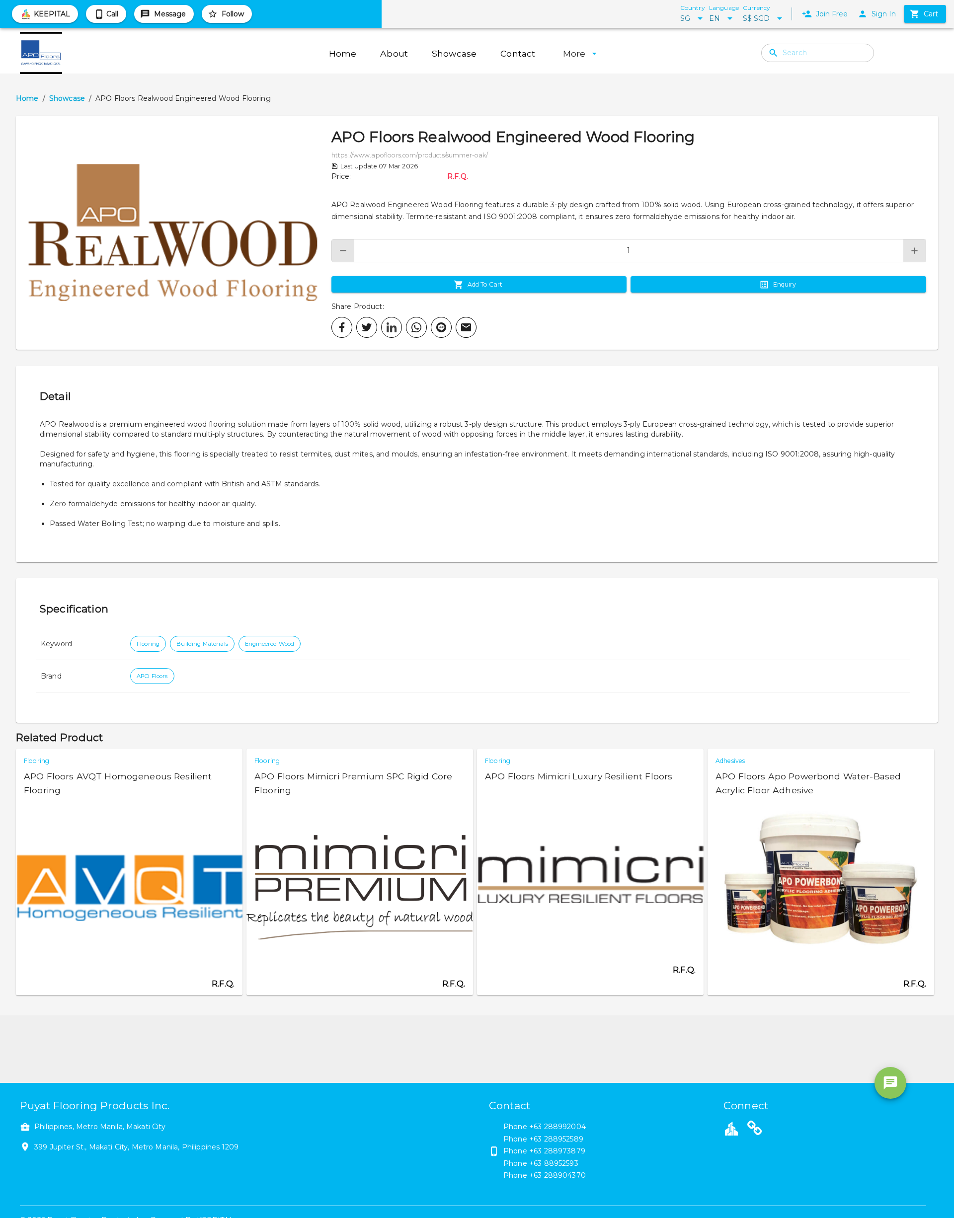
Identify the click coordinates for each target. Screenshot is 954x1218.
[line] (441, 327)
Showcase (67, 98)
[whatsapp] (416, 327)
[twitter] (366, 327)
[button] (173, 233)
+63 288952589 (556, 1139)
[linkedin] (391, 327)
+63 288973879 (557, 1150)
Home (27, 98)
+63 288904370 (557, 1175)
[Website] (754, 1129)
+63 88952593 (553, 1163)
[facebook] (341, 327)
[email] (466, 327)
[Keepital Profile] (731, 1128)
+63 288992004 (557, 1126)
